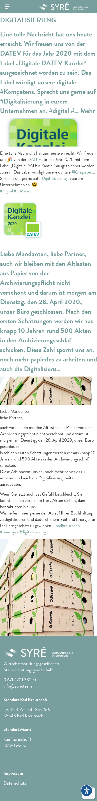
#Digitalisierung (53, 178)
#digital (6, 191)
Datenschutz (14, 783)
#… (16, 191)
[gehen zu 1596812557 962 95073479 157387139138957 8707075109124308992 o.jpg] (48, 586)
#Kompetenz (83, 172)
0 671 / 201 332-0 (19, 680)
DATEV (35, 159)
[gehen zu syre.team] (61, 6)
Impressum (13, 773)
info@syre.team (17, 686)
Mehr (25, 191)
